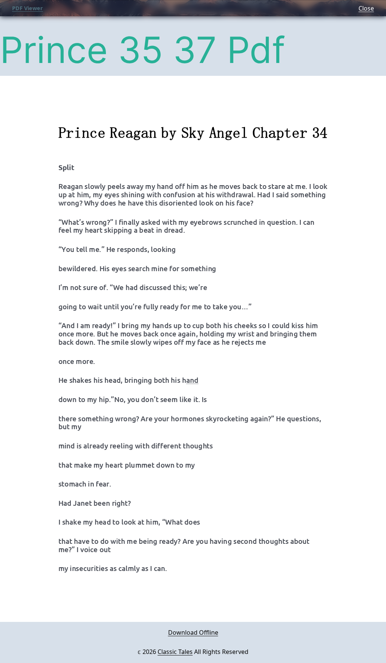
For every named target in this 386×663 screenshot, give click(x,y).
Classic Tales (175, 652)
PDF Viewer (27, 8)
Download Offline (193, 632)
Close (366, 8)
